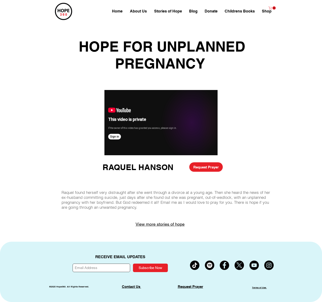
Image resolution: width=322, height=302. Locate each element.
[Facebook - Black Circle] (224, 265)
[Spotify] (209, 265)
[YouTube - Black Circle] (254, 265)
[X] (239, 265)
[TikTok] (194, 265)
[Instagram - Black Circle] (269, 265)
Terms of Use (259, 287)
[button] (266, 11)
